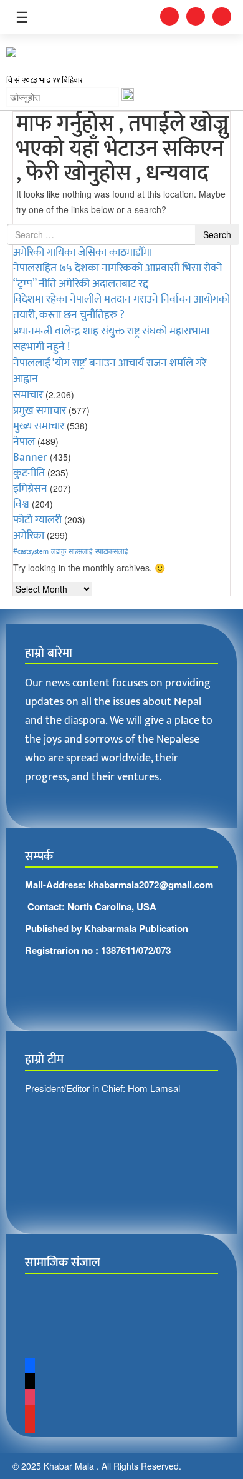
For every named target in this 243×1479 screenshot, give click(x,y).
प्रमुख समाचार (39, 410)
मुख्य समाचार (38, 426)
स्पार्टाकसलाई (111, 552)
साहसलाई (81, 552)
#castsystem (31, 552)
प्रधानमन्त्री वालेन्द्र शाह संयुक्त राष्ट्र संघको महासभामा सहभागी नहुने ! (111, 339)
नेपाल (24, 442)
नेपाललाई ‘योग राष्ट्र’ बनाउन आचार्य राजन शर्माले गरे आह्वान (109, 371)
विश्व (21, 504)
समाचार (28, 395)
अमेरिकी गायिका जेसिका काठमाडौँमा (82, 252)
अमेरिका (28, 535)
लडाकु (58, 552)
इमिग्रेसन (30, 488)
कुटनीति (29, 473)
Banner (30, 457)
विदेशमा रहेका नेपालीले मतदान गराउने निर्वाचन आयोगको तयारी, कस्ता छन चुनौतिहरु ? (121, 307)
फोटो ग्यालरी (37, 520)
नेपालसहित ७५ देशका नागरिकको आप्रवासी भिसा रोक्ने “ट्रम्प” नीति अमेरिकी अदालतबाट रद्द (117, 276)
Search (217, 234)
